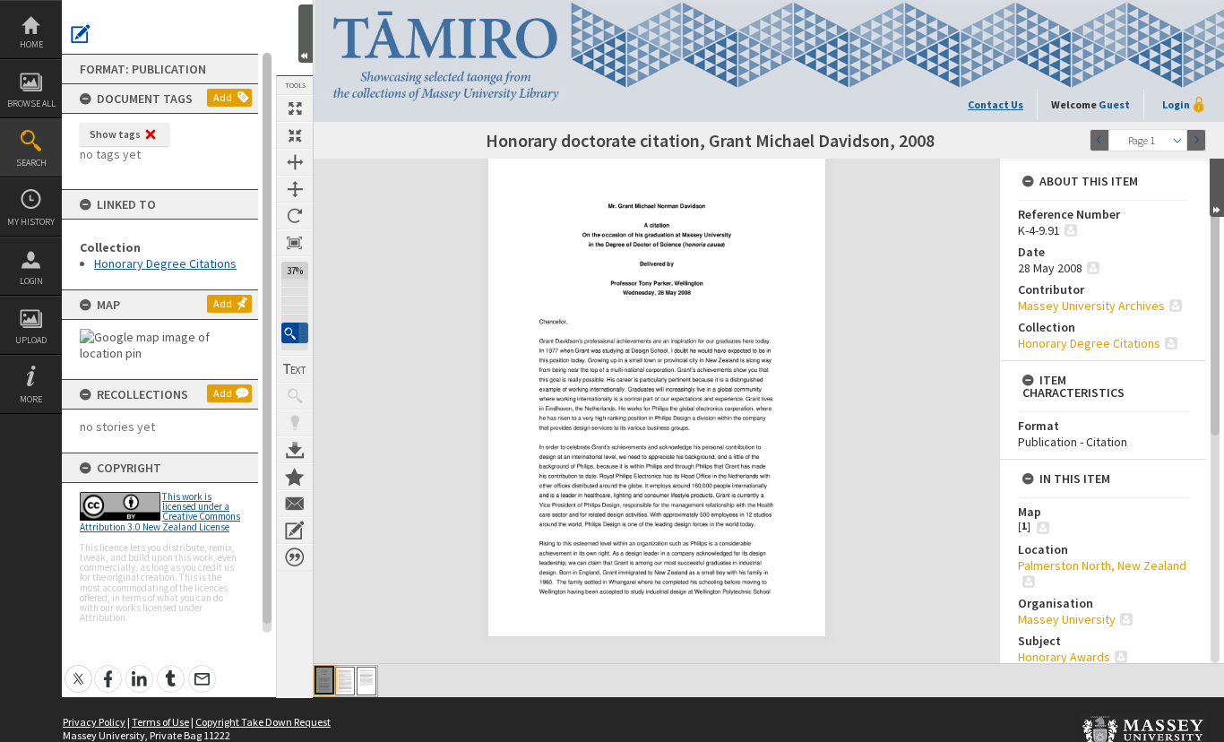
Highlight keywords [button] (295, 423)
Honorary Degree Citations (165, 263)
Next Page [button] (1196, 140)
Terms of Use (160, 722)
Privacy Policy (94, 722)
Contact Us (995, 104)
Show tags (115, 134)
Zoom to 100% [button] (295, 242)
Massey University (1067, 619)
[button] (294, 333)
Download (295, 449)
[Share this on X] (78, 669)
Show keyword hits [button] (295, 396)
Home (31, 44)
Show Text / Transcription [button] (295, 369)
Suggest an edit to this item (81, 34)
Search (31, 162)
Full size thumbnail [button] (295, 108)
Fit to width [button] (295, 162)
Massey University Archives (1091, 306)
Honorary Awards (1064, 657)
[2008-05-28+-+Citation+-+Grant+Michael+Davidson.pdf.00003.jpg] (366, 681)
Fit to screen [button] (295, 135)
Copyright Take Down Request (263, 722)
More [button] (31, 399)
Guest (1114, 104)
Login (31, 281)
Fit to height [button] (295, 189)
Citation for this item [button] (295, 557)
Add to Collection (295, 476)
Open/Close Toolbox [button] (305, 33)
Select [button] (1177, 140)
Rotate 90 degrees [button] (295, 216)
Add (222, 97)
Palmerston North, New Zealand (1102, 565)
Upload (31, 340)
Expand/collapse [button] (1217, 188)
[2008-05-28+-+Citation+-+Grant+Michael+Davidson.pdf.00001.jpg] (324, 680)
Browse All (31, 103)
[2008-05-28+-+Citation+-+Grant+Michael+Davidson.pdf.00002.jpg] (345, 681)
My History (31, 222)
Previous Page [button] (1099, 140)
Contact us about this (295, 503)
